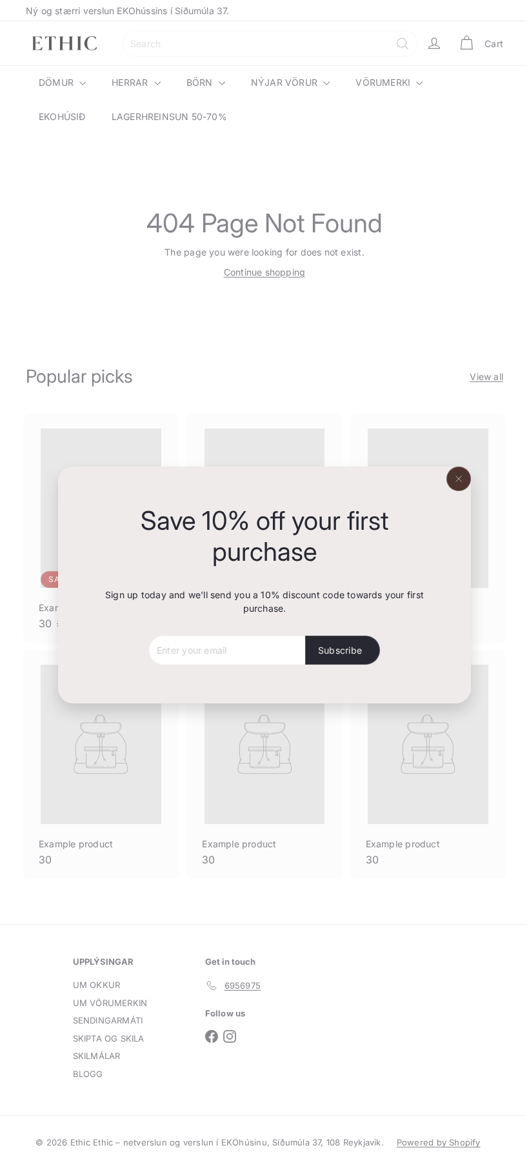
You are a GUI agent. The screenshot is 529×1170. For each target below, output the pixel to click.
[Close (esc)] (454, 479)
